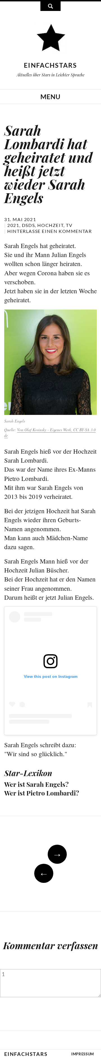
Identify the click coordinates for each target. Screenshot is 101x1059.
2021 (13, 225)
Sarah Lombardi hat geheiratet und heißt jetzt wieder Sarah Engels (48, 163)
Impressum (82, 1054)
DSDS (28, 225)
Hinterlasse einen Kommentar (49, 231)
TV (69, 225)
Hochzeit (50, 225)
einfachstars (50, 65)
